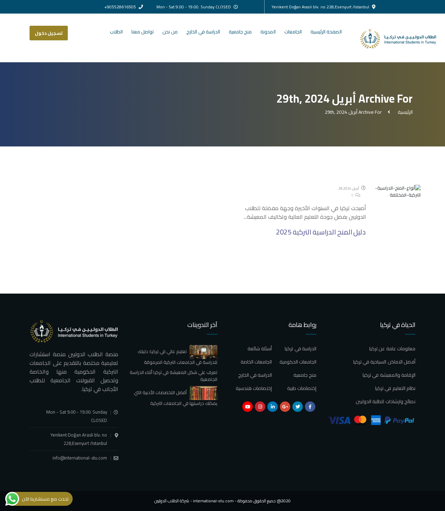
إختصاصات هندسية (254, 388)
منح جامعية (240, 31)
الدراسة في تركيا (300, 348)
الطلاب (116, 31)
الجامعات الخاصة (256, 361)
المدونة (268, 31)
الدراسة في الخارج (203, 31)
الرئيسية (404, 112)
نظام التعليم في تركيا (395, 388)
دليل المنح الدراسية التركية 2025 (321, 231)
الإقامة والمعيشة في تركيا (389, 375)
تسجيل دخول (49, 33)
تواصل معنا (142, 31)
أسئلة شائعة (260, 348)
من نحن (170, 31)
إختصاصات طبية (301, 388)
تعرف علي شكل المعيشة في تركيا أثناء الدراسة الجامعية (173, 375)
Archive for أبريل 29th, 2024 (353, 112)
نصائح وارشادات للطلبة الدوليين (385, 401)
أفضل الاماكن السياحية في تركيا (384, 361)
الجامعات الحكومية (298, 361)
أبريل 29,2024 (349, 188)
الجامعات (293, 31)
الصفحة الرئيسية (326, 31)
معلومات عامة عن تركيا (392, 348)
